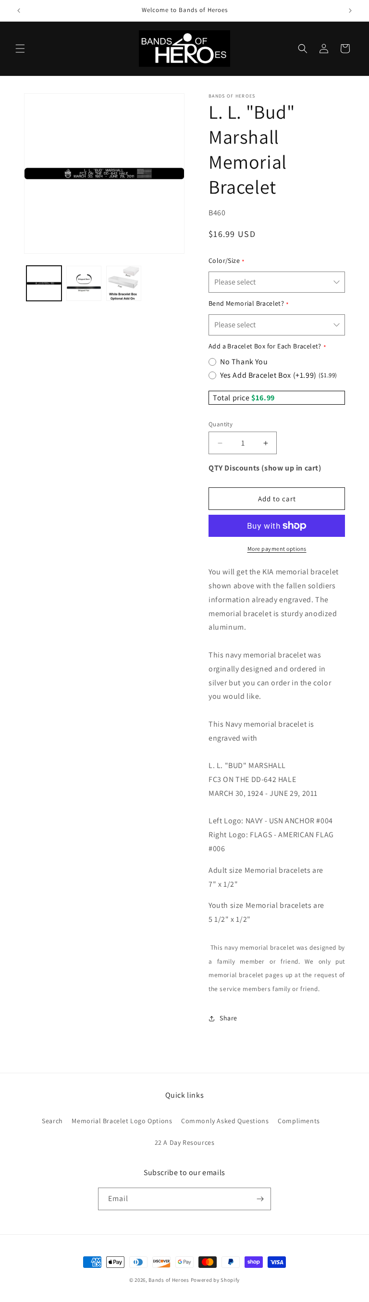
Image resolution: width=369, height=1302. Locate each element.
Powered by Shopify (215, 1280)
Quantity (221, 424)
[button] (20, 48)
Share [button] (228, 1018)
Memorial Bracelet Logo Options (122, 1120)
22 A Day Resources (185, 1142)
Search (52, 1120)
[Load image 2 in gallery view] (83, 283)
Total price (232, 398)
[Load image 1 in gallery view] (44, 283)
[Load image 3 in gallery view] (123, 283)
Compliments (299, 1120)
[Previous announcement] (18, 10)
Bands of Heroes (168, 1280)
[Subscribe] (260, 1199)
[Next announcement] (350, 10)
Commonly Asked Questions (225, 1120)
